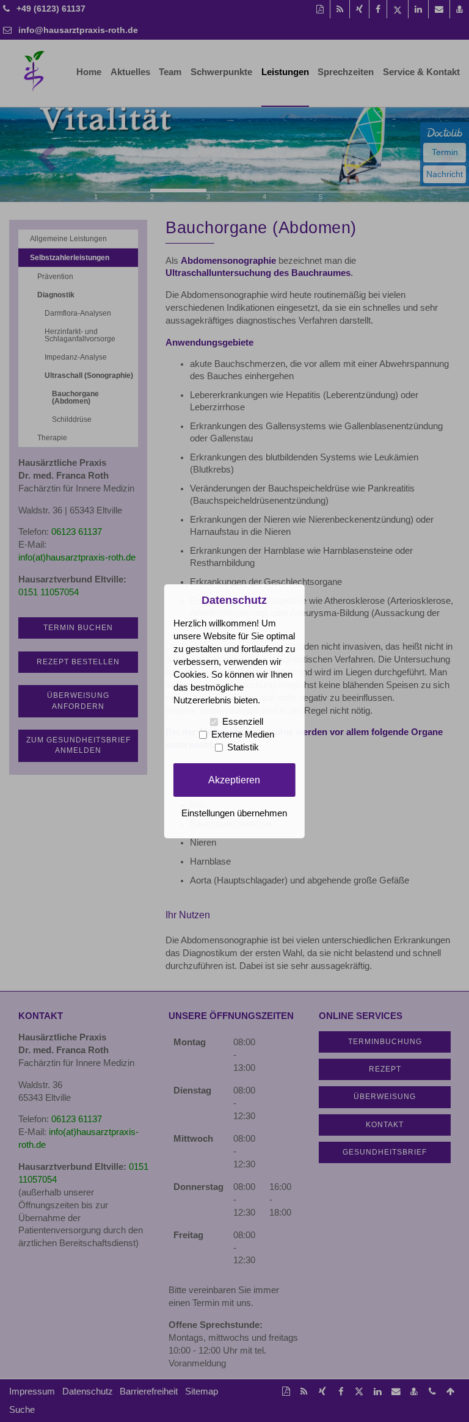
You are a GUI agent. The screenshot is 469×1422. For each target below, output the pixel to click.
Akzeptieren (234, 779)
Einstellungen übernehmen (234, 813)
